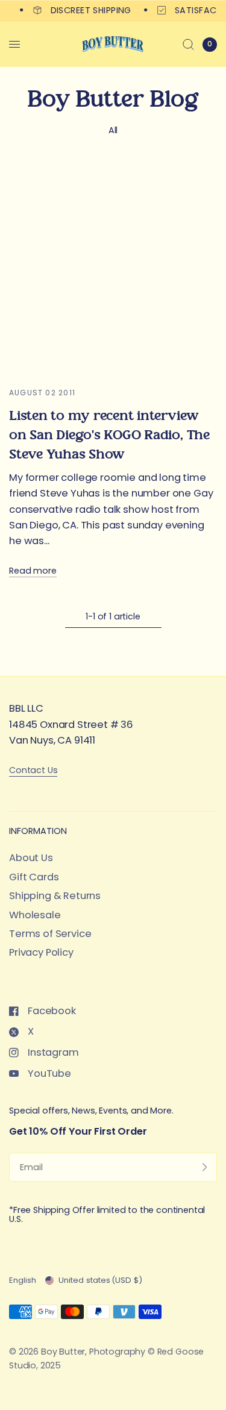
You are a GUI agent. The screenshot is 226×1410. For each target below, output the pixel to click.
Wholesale (35, 915)
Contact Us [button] (33, 770)
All (113, 130)
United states (100, 1280)
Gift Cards (33, 877)
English (22, 1280)
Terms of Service (50, 934)
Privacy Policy (41, 952)
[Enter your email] (205, 1167)
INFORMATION (38, 831)
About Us (31, 858)
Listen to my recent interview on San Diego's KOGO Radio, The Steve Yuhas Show (109, 435)
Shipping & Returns (55, 896)
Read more (33, 571)
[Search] (188, 44)
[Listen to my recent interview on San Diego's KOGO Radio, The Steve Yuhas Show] (113, 268)
